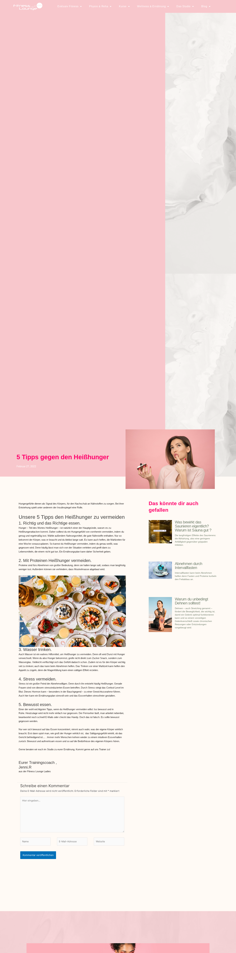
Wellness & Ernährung (151, 6)
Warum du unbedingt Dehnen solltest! (191, 601)
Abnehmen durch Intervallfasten (188, 565)
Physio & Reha (98, 6)
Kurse (123, 6)
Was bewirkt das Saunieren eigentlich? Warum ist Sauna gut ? (193, 526)
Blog (204, 6)
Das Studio (183, 6)
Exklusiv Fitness (67, 6)
